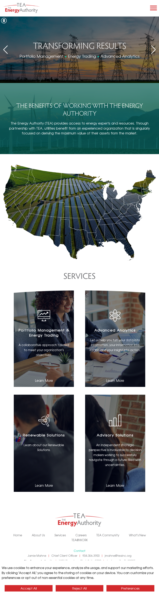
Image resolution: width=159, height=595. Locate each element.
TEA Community (107, 535)
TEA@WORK (79, 540)
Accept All (29, 588)
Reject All (79, 588)
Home (17, 535)
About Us (38, 535)
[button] (153, 49)
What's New (137, 535)
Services (60, 535)
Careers (80, 535)
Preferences (130, 588)
